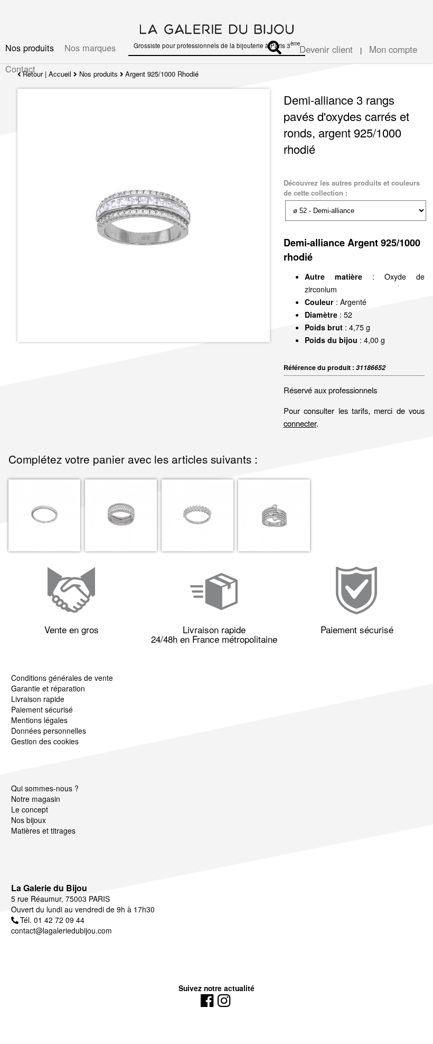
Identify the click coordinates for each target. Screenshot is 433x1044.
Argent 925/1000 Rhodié (162, 74)
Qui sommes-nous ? (45, 788)
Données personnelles (48, 730)
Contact (20, 68)
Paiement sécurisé (42, 709)
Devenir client (326, 49)
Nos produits (29, 47)
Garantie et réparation (48, 688)
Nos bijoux (28, 820)
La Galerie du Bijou (49, 888)
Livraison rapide (37, 699)
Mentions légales (39, 720)
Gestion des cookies (45, 741)
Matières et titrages (43, 830)
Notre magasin (35, 798)
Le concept (29, 809)
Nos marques (90, 47)
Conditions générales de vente (62, 677)
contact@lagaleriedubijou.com (61, 930)
